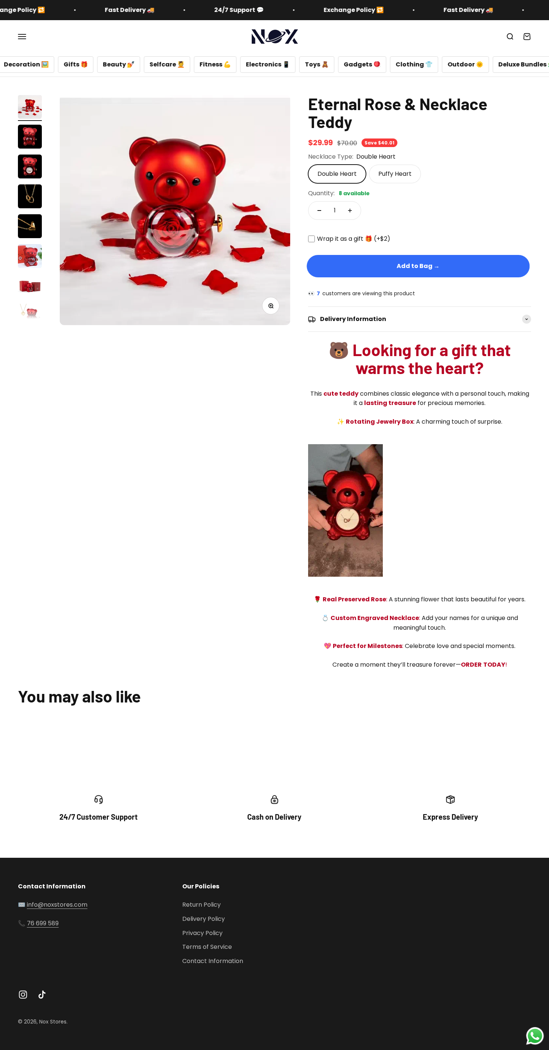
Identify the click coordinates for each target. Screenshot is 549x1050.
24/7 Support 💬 (205, 10)
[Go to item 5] (30, 227)
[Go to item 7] (30, 287)
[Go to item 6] (30, 257)
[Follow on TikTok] (42, 995)
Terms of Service (207, 946)
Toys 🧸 (277, 64)
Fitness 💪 (175, 64)
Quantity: (339, 193)
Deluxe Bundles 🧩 (486, 64)
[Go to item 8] (30, 317)
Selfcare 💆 (127, 64)
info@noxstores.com (57, 904)
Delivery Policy (203, 919)
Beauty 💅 (78, 64)
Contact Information (212, 961)
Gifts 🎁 (36, 64)
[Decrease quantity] (319, 210)
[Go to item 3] (30, 168)
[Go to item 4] (30, 197)
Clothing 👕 (374, 64)
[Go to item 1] (30, 108)
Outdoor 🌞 (425, 64)
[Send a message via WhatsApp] (535, 1036)
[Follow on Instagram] (23, 995)
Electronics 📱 (228, 64)
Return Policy (201, 904)
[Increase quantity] (350, 210)
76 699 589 (43, 923)
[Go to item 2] (30, 138)
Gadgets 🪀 (322, 64)
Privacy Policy (202, 933)
